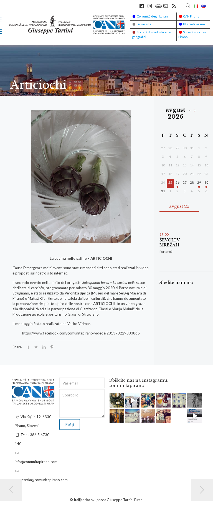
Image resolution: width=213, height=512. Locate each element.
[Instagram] (120, 404)
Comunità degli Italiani (153, 16)
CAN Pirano (191, 16)
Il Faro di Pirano (194, 24)
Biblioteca (144, 24)
